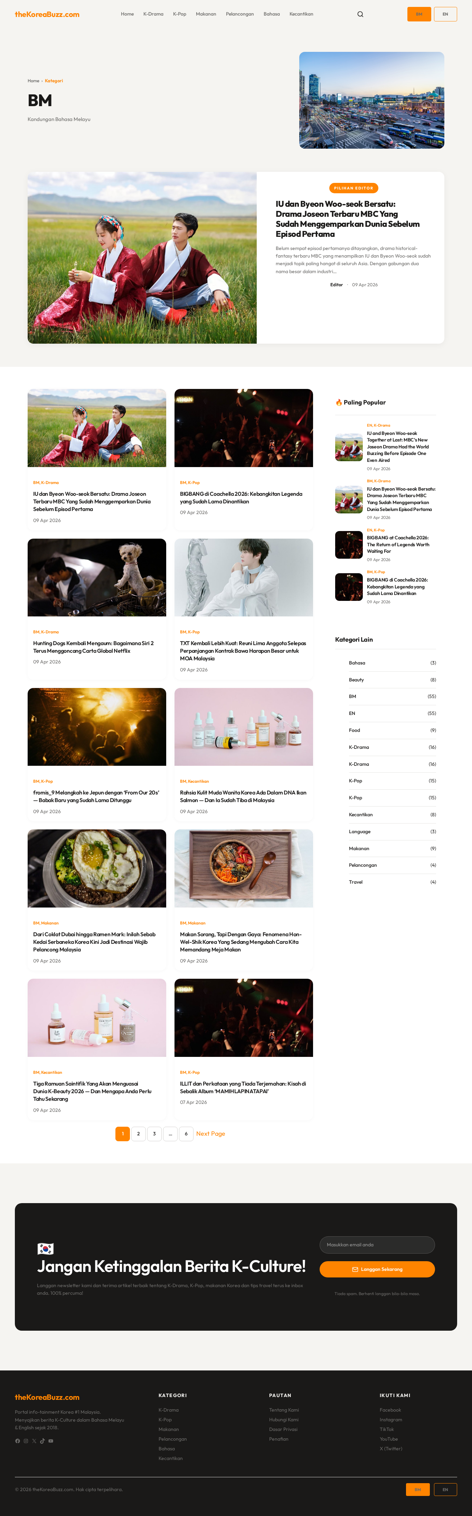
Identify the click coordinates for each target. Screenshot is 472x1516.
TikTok (387, 1429)
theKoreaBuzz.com (47, 14)
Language (359, 831)
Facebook (390, 1410)
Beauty (356, 680)
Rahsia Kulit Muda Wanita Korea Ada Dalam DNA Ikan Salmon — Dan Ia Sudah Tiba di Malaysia (243, 796)
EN (446, 14)
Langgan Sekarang (382, 1269)
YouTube (389, 1439)
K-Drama (153, 14)
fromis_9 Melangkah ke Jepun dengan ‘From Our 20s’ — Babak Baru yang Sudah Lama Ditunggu (96, 796)
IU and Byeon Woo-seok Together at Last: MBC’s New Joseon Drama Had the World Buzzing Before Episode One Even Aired (398, 446)
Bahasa (272, 14)
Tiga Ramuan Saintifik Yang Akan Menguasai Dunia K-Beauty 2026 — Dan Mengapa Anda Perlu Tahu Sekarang (92, 1091)
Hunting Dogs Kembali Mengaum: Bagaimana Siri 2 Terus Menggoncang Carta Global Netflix (93, 647)
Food (354, 730)
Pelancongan (240, 14)
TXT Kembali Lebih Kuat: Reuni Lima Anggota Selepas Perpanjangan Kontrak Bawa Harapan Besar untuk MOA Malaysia (243, 651)
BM (419, 14)
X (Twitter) (391, 1448)
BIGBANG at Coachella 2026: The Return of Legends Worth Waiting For (398, 544)
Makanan (206, 14)
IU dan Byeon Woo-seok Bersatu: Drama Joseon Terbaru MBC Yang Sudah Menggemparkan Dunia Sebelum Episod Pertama (348, 219)
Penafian (279, 1439)
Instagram (391, 1419)
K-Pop (179, 14)
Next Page (210, 1133)
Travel (355, 882)
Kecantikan (301, 14)
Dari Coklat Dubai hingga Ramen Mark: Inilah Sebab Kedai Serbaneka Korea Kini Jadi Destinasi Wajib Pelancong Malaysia (94, 942)
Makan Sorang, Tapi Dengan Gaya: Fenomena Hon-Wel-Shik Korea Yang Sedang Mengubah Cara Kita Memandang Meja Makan (241, 942)
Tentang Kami (284, 1410)
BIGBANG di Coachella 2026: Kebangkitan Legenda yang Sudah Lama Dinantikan (241, 497)
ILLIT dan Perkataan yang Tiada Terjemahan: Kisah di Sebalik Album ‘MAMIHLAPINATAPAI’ (243, 1087)
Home (33, 80)
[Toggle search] (360, 14)
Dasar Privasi (283, 1429)
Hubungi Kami (284, 1419)
